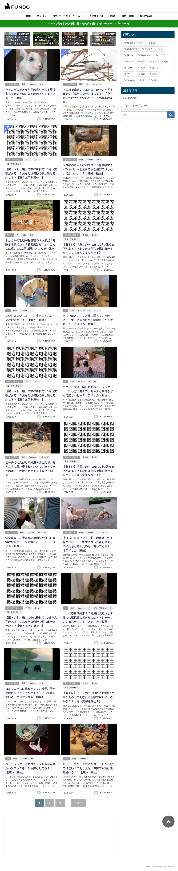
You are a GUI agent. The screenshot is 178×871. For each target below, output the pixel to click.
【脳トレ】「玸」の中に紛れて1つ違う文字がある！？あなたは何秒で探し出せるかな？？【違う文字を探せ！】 (31, 395)
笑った (9, 235)
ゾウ (99, 159)
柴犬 (31, 235)
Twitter (130, 68)
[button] (8, 39)
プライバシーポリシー (135, 105)
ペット (130, 61)
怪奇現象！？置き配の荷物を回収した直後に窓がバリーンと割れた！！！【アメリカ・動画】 (30, 542)
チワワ (96, 310)
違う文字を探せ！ (14, 159)
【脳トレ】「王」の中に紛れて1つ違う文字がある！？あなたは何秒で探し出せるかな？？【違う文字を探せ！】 (88, 697)
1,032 (78, 803)
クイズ (28, 159)
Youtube (32, 84)
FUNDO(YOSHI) (50, 119)
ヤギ (41, 84)
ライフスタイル (95, 16)
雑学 (28, 16)
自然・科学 (128, 16)
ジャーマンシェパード (102, 608)
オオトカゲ (44, 457)
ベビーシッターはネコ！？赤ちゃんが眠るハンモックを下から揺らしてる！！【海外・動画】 (30, 768)
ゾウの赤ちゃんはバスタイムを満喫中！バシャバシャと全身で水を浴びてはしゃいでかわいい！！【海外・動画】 (88, 169)
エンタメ (42, 16)
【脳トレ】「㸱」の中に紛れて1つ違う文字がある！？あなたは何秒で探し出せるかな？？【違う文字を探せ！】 (31, 173)
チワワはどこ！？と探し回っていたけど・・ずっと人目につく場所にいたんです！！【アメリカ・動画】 (88, 319)
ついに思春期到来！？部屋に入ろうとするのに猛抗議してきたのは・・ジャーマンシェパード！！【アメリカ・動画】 (88, 617)
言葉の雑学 (132, 49)
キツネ (105, 532)
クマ (41, 683)
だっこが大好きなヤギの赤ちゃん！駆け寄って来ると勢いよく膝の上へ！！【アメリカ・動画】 (30, 93)
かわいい (149, 49)
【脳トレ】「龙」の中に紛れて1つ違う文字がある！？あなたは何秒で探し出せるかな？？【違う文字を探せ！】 (88, 248)
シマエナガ (96, 84)
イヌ (154, 61)
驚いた (155, 68)
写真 (81, 84)
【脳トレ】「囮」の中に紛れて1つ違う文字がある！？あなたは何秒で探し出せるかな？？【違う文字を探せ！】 (88, 470)
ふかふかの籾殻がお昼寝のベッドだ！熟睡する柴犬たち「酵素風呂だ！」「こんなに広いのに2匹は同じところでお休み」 (31, 244)
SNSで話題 (146, 16)
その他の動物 (12, 84)
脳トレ (37, 159)
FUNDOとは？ (131, 97)
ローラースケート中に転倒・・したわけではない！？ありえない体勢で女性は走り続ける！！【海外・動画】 (88, 768)
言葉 (143, 61)
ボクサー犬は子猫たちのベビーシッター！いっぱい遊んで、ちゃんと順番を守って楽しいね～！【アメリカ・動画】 (88, 391)
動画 (23, 84)
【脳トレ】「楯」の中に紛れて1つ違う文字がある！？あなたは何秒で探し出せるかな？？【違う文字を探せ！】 (31, 621)
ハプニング (11, 532)
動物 (112, 16)
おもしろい (146, 55)
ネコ (144, 80)
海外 (166, 61)
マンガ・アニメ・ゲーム (66, 16)
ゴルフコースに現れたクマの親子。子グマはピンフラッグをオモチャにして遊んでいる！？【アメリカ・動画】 (30, 692)
